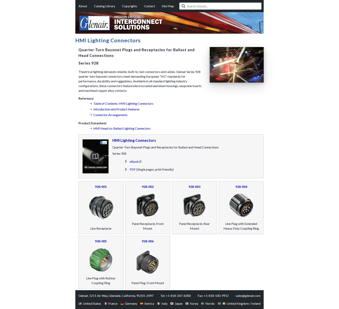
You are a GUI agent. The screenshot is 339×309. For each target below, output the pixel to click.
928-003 (194, 186)
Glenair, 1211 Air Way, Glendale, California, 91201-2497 (115, 295)
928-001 (101, 186)
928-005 (101, 241)
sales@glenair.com (248, 295)
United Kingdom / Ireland (244, 303)
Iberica (149, 303)
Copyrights (129, 6)
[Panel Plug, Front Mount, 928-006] (147, 262)
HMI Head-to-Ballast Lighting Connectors (122, 128)
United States (92, 303)
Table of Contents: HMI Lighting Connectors (123, 103)
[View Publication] (95, 156)
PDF (133, 169)
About (82, 6)
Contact (149, 6)
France (113, 303)
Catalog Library (104, 6)
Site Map (168, 6)
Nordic (210, 303)
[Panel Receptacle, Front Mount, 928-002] (147, 206)
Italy (164, 303)
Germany (131, 303)
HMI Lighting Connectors (134, 140)
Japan (178, 303)
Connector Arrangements (110, 115)
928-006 (148, 241)
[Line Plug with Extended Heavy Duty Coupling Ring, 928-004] (241, 206)
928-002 (148, 186)
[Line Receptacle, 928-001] (101, 208)
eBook (134, 161)
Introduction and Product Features (116, 109)
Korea (194, 303)
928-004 (241, 186)
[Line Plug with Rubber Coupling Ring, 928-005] (101, 260)
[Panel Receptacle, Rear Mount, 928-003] (194, 206)
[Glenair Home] (94, 23)
